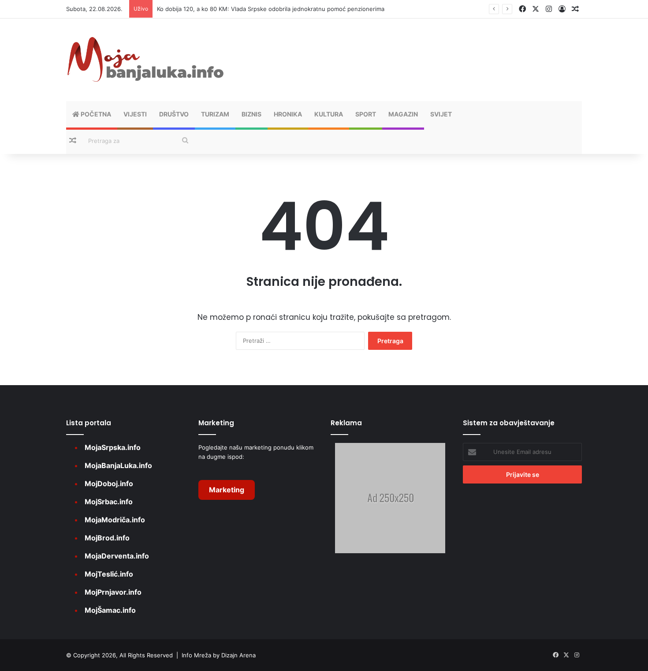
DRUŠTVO (174, 114)
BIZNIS (251, 114)
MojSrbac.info (109, 501)
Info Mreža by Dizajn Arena (219, 655)
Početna (95, 114)
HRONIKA (288, 114)
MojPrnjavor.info (113, 592)
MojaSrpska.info (113, 447)
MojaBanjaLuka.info (118, 465)
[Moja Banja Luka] (145, 59)
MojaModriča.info (115, 519)
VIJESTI (135, 114)
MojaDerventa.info (117, 555)
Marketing (226, 489)
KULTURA (328, 114)
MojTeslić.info (109, 574)
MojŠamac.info (110, 610)
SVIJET (441, 114)
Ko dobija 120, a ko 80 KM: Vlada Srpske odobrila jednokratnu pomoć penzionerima (270, 8)
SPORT (365, 114)
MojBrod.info (107, 537)
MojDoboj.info (109, 483)
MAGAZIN (403, 114)
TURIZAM (215, 114)
